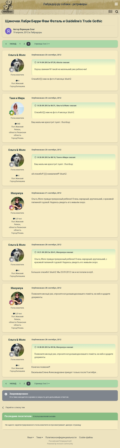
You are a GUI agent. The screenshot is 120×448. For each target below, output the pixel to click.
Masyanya (17, 193)
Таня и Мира (17, 98)
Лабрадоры (36, 32)
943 (18, 124)
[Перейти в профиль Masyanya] (17, 203)
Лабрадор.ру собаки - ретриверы (65, 4)
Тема (39, 437)
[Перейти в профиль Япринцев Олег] (8, 31)
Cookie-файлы (86, 437)
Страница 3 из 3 (41, 44)
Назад (13, 44)
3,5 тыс (18, 219)
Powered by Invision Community (60, 444)
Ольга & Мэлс (17, 54)
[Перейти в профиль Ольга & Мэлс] (17, 65)
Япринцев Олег (27, 29)
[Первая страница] (6, 44)
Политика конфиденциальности (61, 437)
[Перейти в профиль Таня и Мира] (17, 108)
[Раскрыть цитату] (35, 62)
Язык (29, 437)
